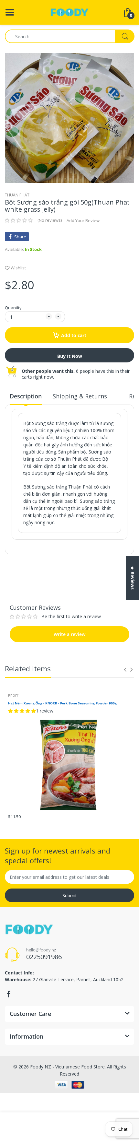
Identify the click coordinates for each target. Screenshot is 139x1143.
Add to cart (73, 335)
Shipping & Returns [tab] (80, 396)
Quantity (13, 308)
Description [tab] (26, 396)
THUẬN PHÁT (17, 195)
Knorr (13, 695)
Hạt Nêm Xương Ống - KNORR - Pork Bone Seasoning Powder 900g (62, 703)
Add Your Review (83, 220)
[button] (19, 220)
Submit (69, 895)
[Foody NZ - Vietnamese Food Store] (69, 12)
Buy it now (69, 356)
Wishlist (18, 268)
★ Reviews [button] (133, 578)
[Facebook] (8, 994)
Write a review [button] (69, 583)
